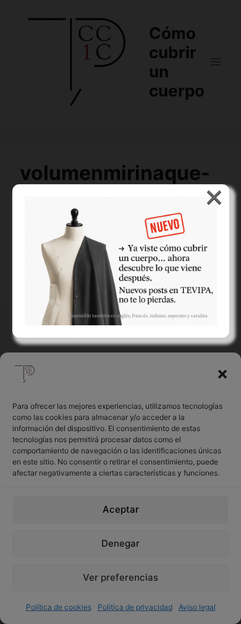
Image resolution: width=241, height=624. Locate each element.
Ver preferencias (120, 577)
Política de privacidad (135, 607)
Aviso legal (197, 607)
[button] (222, 374)
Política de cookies (58, 607)
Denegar (120, 543)
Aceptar (121, 509)
